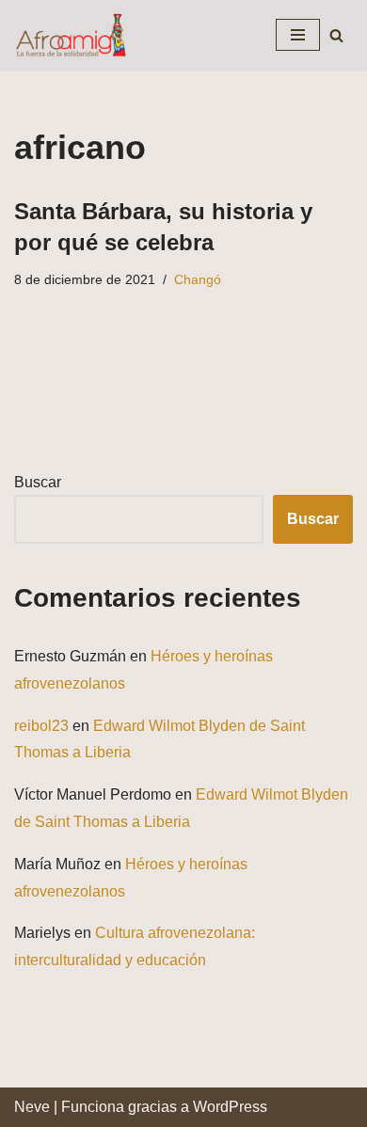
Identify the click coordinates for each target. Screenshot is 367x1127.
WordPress (230, 1107)
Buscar (37, 482)
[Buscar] (336, 35)
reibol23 (41, 726)
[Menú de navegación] (298, 35)
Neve (32, 1107)
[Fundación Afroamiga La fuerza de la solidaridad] (70, 35)
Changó (197, 279)
